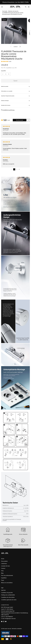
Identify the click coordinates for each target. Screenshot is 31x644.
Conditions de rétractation (8, 597)
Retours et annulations (7, 582)
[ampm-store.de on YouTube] (6, 621)
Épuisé (15, 80)
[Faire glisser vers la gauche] (3, 2)
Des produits (4, 561)
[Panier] (29, 6)
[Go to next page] (19, 169)
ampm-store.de (8, 628)
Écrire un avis (19, 120)
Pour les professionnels (7, 575)
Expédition (4, 577)
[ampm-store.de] (15, 7)
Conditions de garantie (7, 592)
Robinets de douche (13, 11)
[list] (15, 31)
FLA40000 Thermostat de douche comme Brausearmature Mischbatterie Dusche (12, 13)
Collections (4, 563)
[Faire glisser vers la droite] (28, 2)
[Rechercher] (25, 6)
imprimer (3, 590)
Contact (3, 568)
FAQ (2, 570)
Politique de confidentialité (8, 595)
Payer (2, 580)
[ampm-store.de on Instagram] (4, 621)
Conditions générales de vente (8, 599)
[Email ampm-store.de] (2, 621)
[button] (4, 61)
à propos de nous (5, 566)
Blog (2, 573)
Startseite (4, 11)
